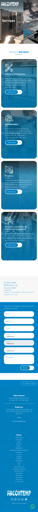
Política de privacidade (19, 503)
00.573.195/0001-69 (19, 421)
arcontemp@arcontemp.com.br (19, 398)
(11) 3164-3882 (24, 400)
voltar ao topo (30, 383)
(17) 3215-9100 (14, 400)
